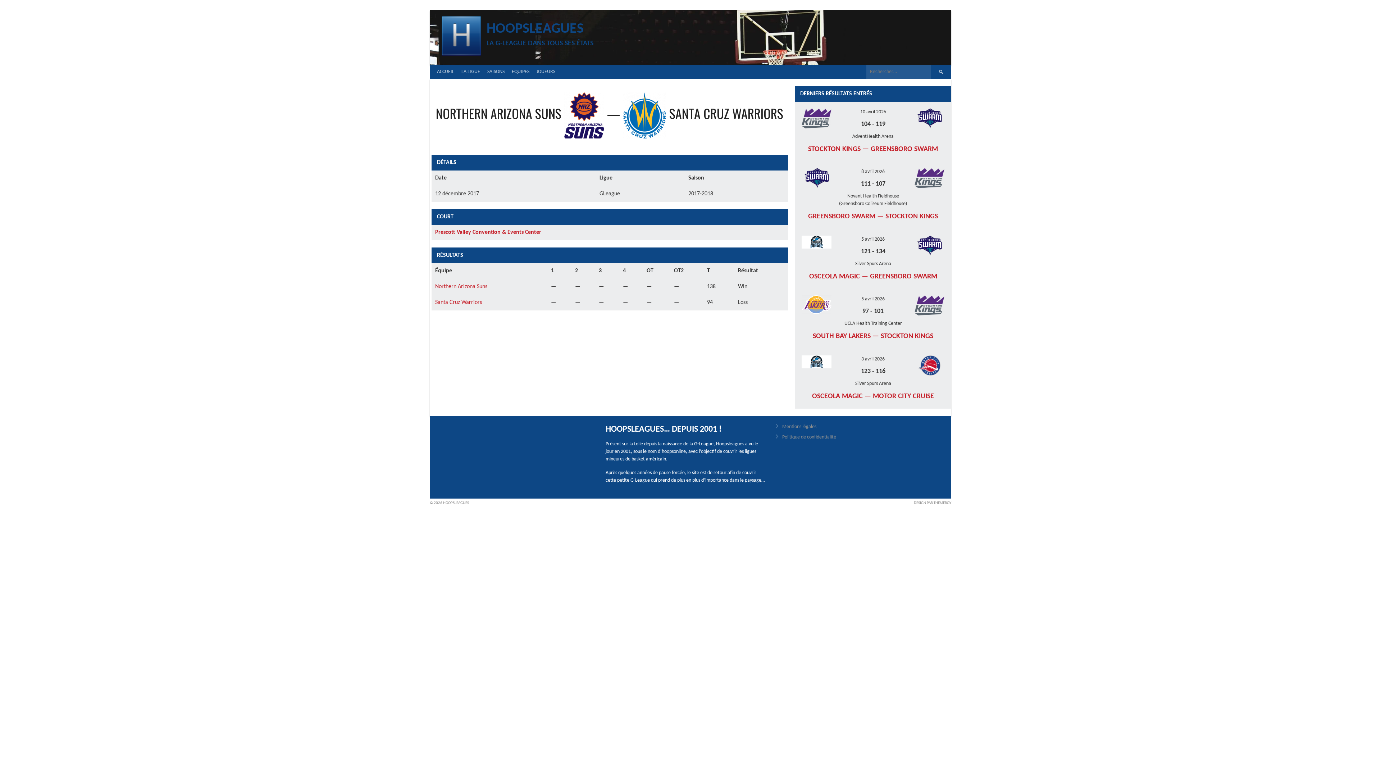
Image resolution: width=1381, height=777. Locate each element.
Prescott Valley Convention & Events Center (488, 232)
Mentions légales (799, 427)
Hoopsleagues (535, 29)
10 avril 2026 (873, 112)
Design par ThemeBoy (932, 503)
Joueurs (546, 71)
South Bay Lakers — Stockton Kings (873, 336)
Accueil (445, 71)
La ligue (470, 71)
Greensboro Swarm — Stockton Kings (873, 216)
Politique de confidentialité (809, 437)
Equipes (520, 71)
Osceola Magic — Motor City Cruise (873, 396)
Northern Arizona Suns (461, 287)
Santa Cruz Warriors (458, 302)
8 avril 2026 (873, 171)
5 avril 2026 (873, 239)
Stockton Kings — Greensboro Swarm (873, 149)
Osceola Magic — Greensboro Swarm (873, 276)
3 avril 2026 (873, 359)
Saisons (496, 71)
